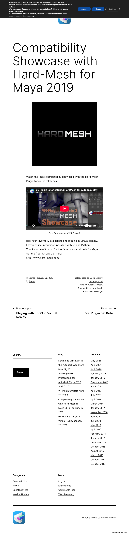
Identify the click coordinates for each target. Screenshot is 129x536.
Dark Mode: (117, 532)
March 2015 (97, 455)
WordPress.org (66, 494)
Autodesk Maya (95, 284)
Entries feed (64, 485)
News (16, 485)
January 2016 (98, 438)
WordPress (110, 517)
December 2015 (99, 442)
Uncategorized (96, 281)
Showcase (87, 291)
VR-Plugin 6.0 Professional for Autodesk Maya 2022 (69, 377)
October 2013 (98, 464)
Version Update (21, 494)
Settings (112, 9)
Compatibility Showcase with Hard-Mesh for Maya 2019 (71, 403)
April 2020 (96, 369)
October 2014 (98, 459)
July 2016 (96, 416)
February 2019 (98, 373)
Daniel (32, 281)
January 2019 (98, 378)
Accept (84, 9)
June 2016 (96, 421)
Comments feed (66, 490)
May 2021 (96, 360)
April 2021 (96, 365)
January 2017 (98, 408)
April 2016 (96, 429)
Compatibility (96, 278)
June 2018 (96, 386)
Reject (98, 9)
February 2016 (98, 433)
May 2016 (96, 425)
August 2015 (97, 451)
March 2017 (97, 403)
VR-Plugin (98, 291)
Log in (61, 481)
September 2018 (99, 382)
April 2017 (96, 399)
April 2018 (96, 391)
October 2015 (98, 446)
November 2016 (99, 412)
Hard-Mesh (97, 288)
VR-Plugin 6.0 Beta (68, 391)
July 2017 (96, 395)
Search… (17, 354)
